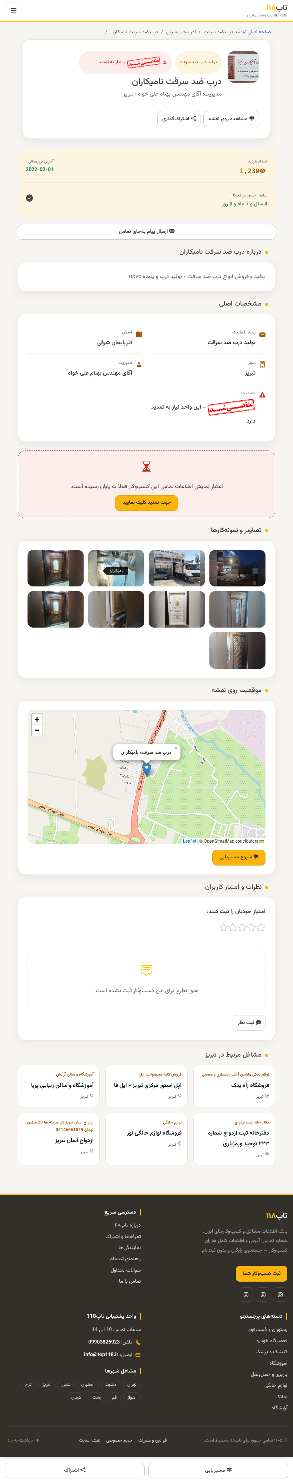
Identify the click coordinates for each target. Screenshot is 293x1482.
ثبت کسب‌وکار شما (261, 1274)
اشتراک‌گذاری (176, 119)
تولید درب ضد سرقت (224, 32)
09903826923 (104, 1342)
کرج (28, 1384)
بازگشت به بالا (20, 1440)
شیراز (65, 1384)
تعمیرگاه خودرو (272, 1341)
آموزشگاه (278, 1363)
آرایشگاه (279, 1408)
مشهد (110, 1384)
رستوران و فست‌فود (267, 1330)
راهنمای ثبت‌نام (125, 1259)
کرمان (76, 1397)
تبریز (46, 1384)
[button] (146, 769)
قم (114, 1397)
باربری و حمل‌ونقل (269, 1374)
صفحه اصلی (258, 32)
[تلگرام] (263, 1294)
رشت (96, 1397)
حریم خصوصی (119, 1440)
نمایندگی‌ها (130, 1248)
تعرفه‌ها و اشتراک (123, 1237)
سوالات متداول (126, 1270)
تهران (131, 1384)
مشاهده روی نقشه (228, 119)
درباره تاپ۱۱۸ (128, 1225)
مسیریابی (216, 1470)
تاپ (267, 10)
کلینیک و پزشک (271, 1352)
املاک (281, 1397)
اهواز (132, 1397)
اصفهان (88, 1384)
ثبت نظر (247, 1023)
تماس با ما (130, 1281)
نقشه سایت (89, 1440)
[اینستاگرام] (280, 1294)
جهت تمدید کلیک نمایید (147, 503)
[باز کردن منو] (13, 10)
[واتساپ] (246, 1294)
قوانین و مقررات (152, 1440)
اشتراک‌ (72, 1470)
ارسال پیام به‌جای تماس (144, 232)
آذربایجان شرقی (181, 32)
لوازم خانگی (275, 1385)
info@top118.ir (101, 1355)
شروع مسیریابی (236, 857)
